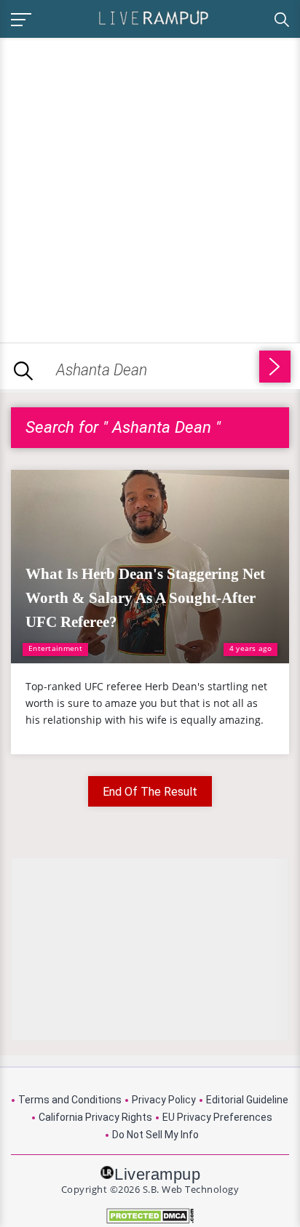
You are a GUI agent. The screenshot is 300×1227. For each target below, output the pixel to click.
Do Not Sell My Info (155, 1134)
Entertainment (55, 648)
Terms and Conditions (70, 1100)
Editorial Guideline (247, 1100)
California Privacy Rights (95, 1117)
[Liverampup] (153, 17)
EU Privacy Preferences (217, 1117)
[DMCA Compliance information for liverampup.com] (150, 1215)
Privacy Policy (164, 1100)
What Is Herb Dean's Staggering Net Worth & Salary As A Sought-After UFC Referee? (145, 598)
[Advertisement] (150, 187)
